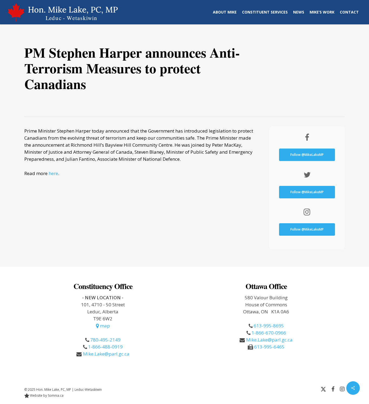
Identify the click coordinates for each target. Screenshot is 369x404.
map (104, 326)
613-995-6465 (269, 347)
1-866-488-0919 (105, 347)
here (53, 173)
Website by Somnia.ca (46, 395)
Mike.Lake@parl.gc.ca (106, 354)
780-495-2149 (105, 340)
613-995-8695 (269, 326)
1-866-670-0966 (268, 333)
